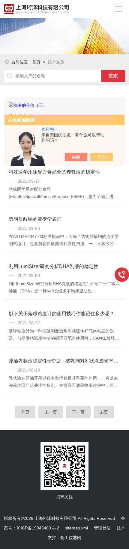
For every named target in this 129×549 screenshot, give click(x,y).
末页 (104, 412)
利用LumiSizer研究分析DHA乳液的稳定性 (53, 266)
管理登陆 (102, 528)
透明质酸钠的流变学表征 (35, 219)
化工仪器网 (70, 537)
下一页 (78, 412)
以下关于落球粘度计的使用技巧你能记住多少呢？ (61, 313)
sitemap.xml (76, 528)
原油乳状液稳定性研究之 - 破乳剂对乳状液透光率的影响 (64, 360)
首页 (36, 62)
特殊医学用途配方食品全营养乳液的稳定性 (54, 171)
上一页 (50, 412)
